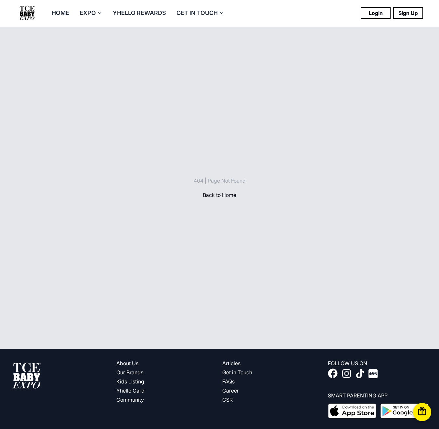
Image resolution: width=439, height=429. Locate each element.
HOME (60, 12)
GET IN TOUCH (197, 12)
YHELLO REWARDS (139, 12)
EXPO (88, 12)
